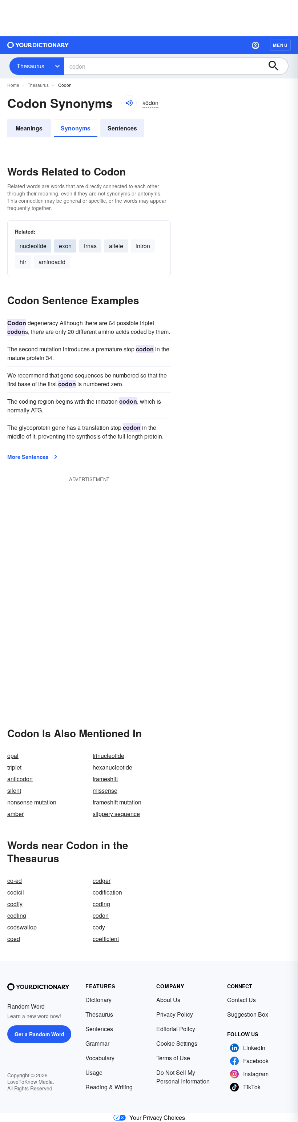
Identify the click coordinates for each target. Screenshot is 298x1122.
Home (13, 85)
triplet (14, 767)
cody (99, 927)
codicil (15, 892)
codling (16, 915)
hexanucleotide (112, 767)
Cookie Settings (176, 1043)
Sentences (122, 128)
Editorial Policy (175, 1029)
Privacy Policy (174, 1014)
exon (65, 246)
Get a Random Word (39, 1034)
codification (107, 892)
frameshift (105, 779)
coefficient (106, 939)
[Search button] (277, 66)
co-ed (14, 880)
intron (143, 246)
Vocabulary (99, 1058)
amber (15, 814)
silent (14, 790)
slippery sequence (116, 814)
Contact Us (241, 1000)
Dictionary (98, 1000)
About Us (168, 1000)
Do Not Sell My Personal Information (183, 1076)
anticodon (20, 779)
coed (13, 939)
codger (101, 880)
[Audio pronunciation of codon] (129, 102)
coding (101, 904)
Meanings (29, 128)
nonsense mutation (31, 802)
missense (105, 790)
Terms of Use (173, 1058)
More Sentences (27, 457)
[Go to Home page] (38, 45)
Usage (93, 1072)
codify (15, 904)
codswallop (22, 927)
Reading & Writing (109, 1087)
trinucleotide (108, 755)
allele (116, 246)
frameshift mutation (117, 802)
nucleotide (33, 246)
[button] (255, 45)
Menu (280, 45)
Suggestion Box (247, 1014)
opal (13, 755)
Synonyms (75, 128)
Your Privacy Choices (157, 1117)
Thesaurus (30, 66)
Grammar (97, 1043)
